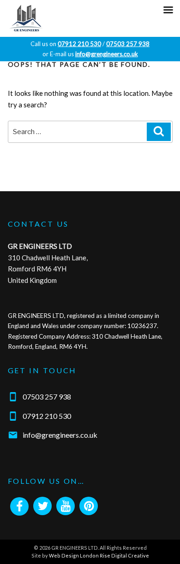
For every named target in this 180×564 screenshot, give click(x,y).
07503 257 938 (47, 396)
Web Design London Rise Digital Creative (99, 555)
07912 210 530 (47, 415)
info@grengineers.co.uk (60, 434)
